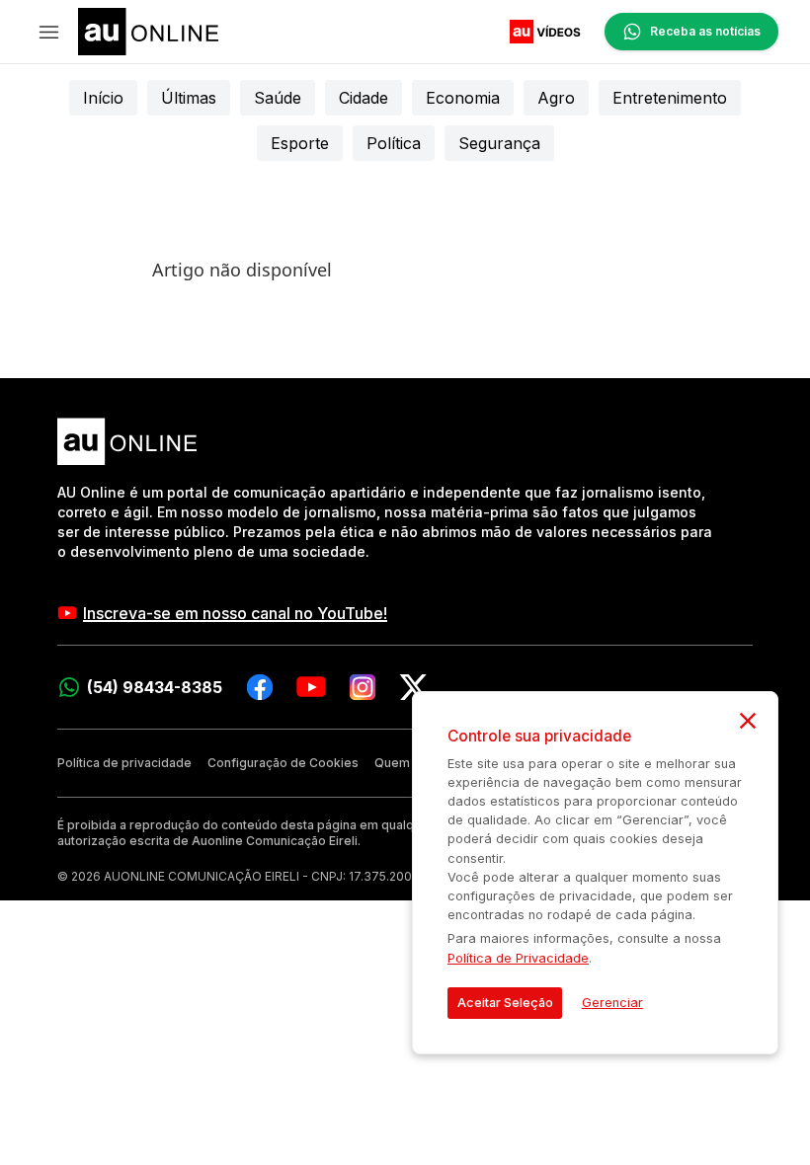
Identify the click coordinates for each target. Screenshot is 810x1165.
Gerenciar (612, 1002)
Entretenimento (669, 98)
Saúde (277, 98)
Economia (463, 98)
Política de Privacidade (518, 958)
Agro (556, 98)
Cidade (363, 98)
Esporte (300, 143)
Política (393, 143)
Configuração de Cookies (283, 762)
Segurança (499, 143)
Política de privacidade (124, 762)
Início (103, 98)
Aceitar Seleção (505, 1002)
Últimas (188, 98)
